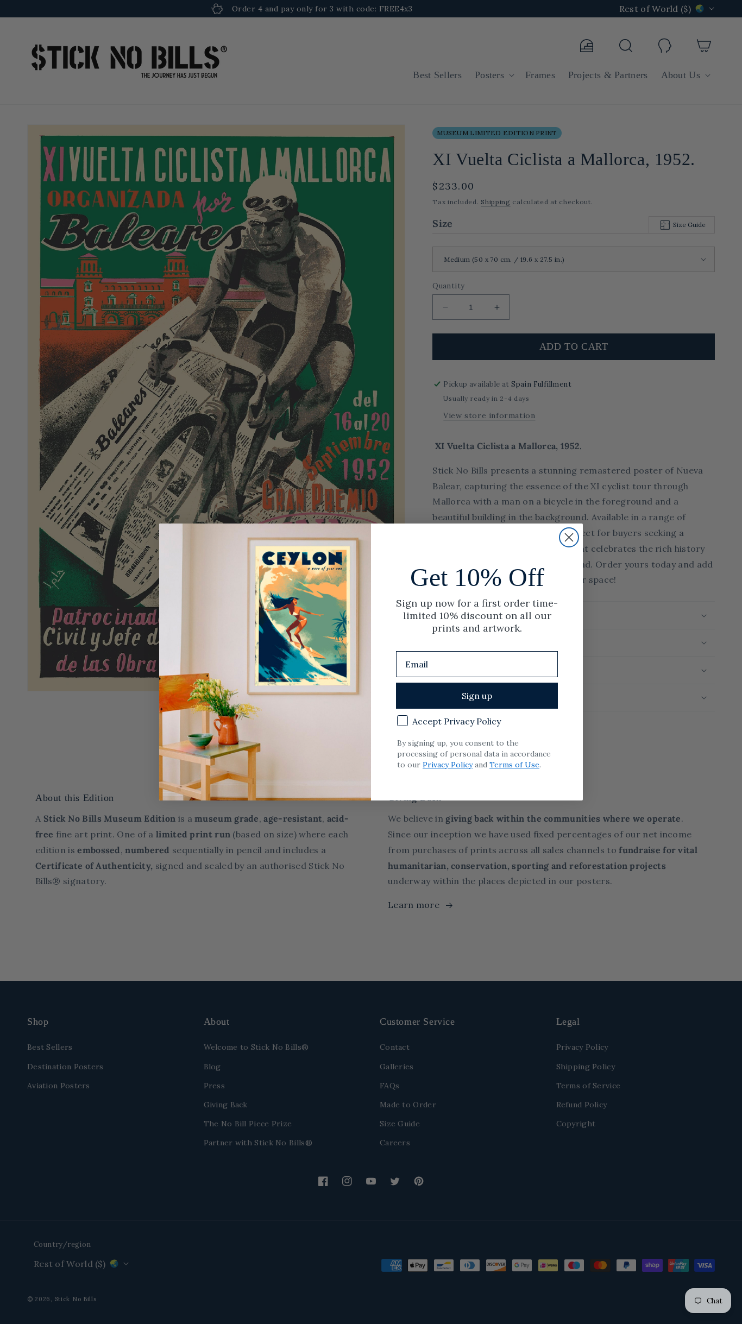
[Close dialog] (568, 537)
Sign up (477, 695)
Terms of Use (514, 765)
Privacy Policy (448, 765)
